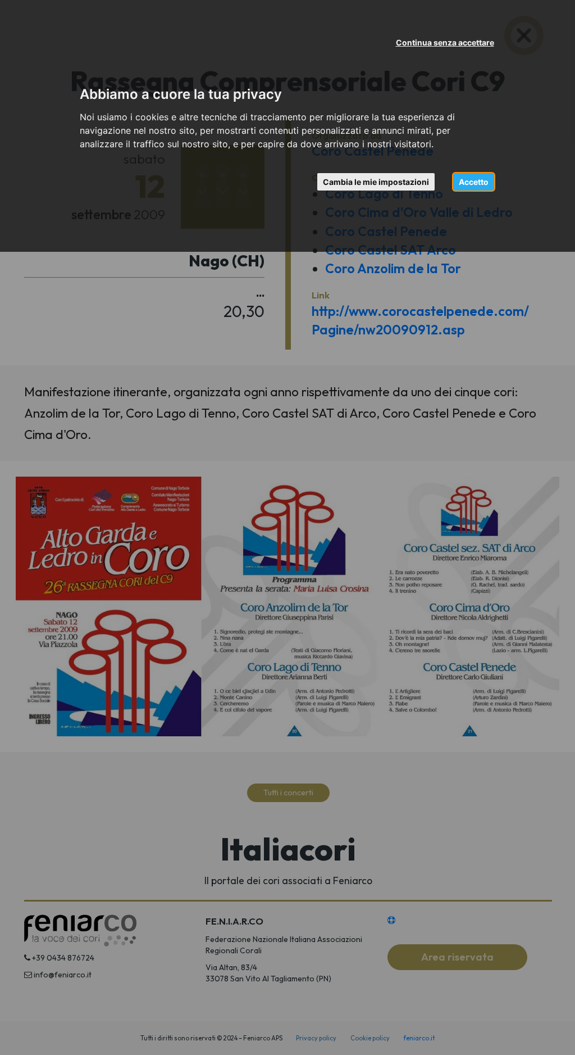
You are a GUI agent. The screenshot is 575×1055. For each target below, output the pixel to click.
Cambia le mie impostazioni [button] (376, 182)
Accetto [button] (474, 182)
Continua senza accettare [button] (445, 42)
